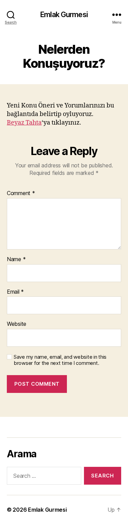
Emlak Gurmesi (64, 14)
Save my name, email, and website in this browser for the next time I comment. (60, 360)
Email (15, 292)
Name (16, 259)
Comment (21, 193)
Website (16, 324)
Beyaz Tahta (24, 123)
